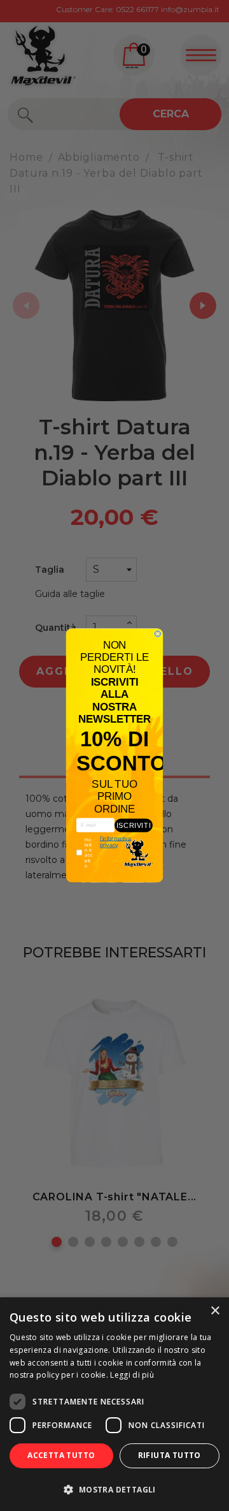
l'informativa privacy (115, 841)
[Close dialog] (157, 634)
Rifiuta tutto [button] (169, 1455)
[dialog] (114, 1404)
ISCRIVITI (133, 825)
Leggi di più (132, 1374)
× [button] (214, 1311)
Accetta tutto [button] (61, 1455)
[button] (114, 1489)
